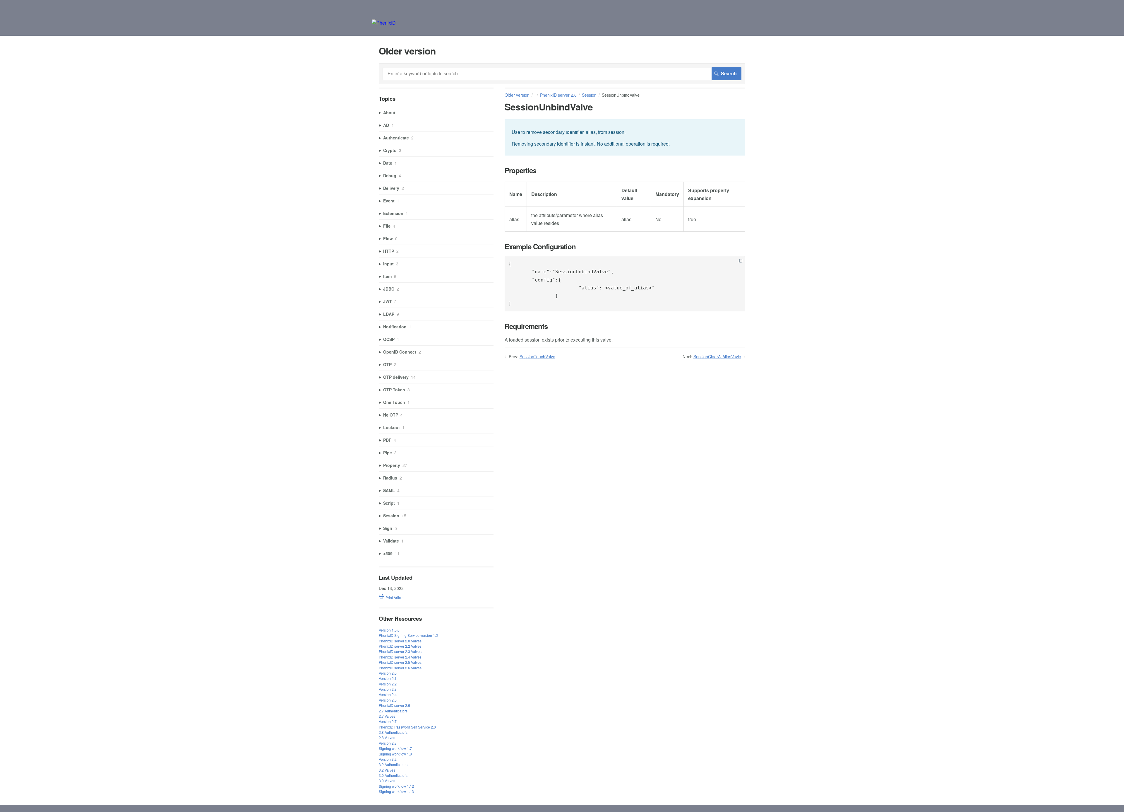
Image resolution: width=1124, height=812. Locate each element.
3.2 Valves (387, 769)
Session (589, 95)
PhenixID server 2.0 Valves (400, 640)
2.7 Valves (387, 716)
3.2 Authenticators (393, 764)
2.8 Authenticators (393, 732)
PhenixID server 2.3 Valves (400, 651)
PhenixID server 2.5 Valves (400, 662)
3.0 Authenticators (393, 775)
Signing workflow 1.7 (395, 748)
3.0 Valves (387, 780)
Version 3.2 (388, 759)
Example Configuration (540, 246)
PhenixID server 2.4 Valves (400, 656)
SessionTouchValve (537, 356)
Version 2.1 (388, 678)
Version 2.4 (388, 694)
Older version (517, 95)
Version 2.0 (388, 673)
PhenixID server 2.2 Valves (400, 646)
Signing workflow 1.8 (395, 753)
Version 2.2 (388, 683)
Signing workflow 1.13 (396, 791)
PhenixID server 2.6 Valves (400, 667)
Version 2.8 (388, 743)
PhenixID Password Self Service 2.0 (407, 726)
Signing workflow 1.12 (396, 786)
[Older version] (384, 22)
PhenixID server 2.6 (558, 95)
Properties (520, 170)
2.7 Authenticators (393, 710)
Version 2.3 (388, 689)
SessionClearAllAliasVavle (717, 356)
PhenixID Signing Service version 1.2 (408, 635)
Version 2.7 (388, 721)
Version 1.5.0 (389, 629)
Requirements (526, 326)
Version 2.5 (388, 699)
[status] (625, 137)
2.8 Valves (387, 737)
